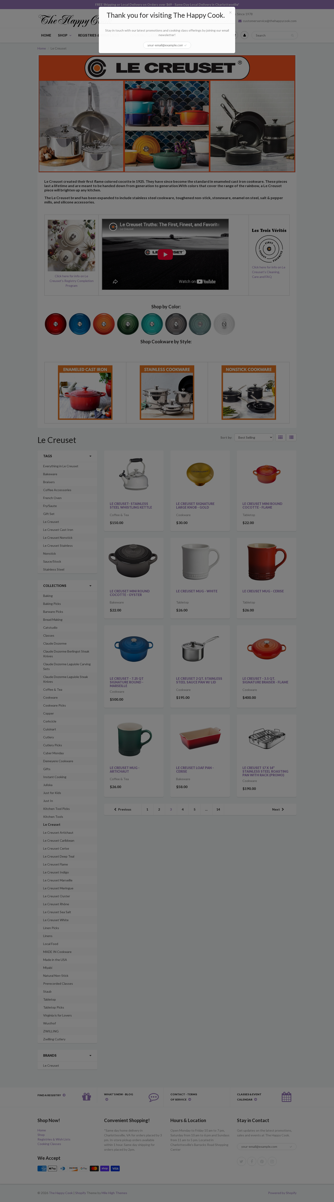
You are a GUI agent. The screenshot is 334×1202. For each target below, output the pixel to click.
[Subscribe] (185, 45)
